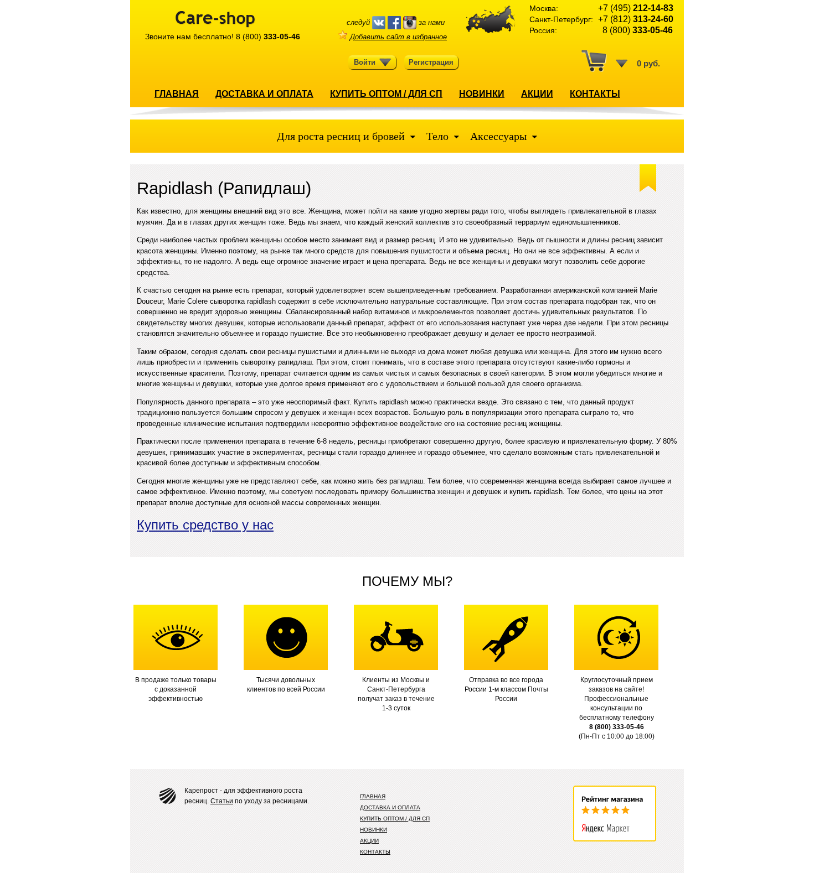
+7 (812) (635, 19)
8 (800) (268, 36)
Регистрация (431, 62)
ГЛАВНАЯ (176, 93)
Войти (364, 62)
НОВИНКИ (481, 93)
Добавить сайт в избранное (398, 37)
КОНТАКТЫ (595, 93)
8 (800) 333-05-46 (616, 727)
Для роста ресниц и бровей (342, 136)
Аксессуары (498, 136)
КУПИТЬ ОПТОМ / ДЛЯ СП (386, 93)
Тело (437, 136)
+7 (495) (635, 8)
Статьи (221, 801)
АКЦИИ (537, 93)
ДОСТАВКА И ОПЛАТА (264, 93)
